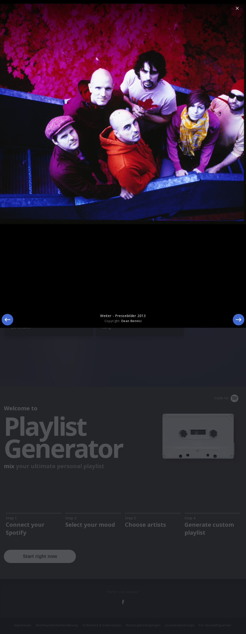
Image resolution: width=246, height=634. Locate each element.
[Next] (238, 319)
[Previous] (7, 319)
